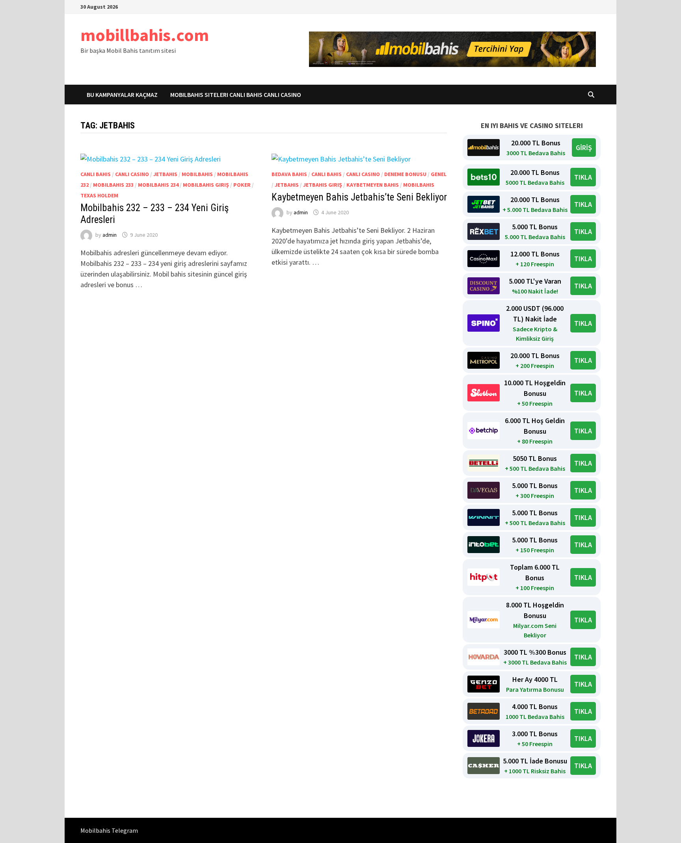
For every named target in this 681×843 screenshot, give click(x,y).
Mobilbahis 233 (113, 184)
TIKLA (583, 177)
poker (242, 184)
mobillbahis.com (144, 35)
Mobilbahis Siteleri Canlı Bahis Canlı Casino (235, 94)
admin (109, 234)
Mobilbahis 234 (158, 184)
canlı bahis (95, 174)
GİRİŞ (584, 147)
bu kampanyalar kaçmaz (122, 94)
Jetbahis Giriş (322, 184)
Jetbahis (165, 174)
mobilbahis (197, 174)
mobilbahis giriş (206, 184)
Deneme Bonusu (405, 174)
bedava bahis (289, 174)
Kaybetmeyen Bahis (372, 184)
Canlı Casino (132, 174)
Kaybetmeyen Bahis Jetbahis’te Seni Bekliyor (359, 197)
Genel (439, 174)
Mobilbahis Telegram (109, 830)
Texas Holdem (99, 195)
